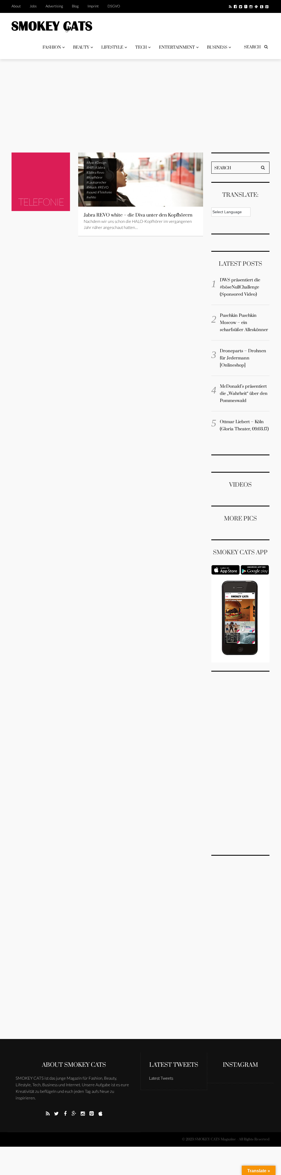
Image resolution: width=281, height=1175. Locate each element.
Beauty (81, 47)
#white (91, 197)
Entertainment (177, 47)
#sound (91, 192)
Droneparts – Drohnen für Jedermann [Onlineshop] (243, 358)
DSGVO (114, 6)
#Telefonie (104, 192)
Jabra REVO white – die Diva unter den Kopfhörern (138, 215)
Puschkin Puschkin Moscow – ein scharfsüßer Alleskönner (244, 322)
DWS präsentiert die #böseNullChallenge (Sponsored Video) (240, 287)
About (16, 6)
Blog (75, 6)
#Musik (91, 187)
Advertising (54, 6)
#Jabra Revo (95, 172)
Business (217, 47)
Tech (141, 47)
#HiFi (90, 167)
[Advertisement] (140, 105)
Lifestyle (112, 47)
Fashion (52, 47)
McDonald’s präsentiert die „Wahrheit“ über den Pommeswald (244, 393)
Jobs (33, 6)
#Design (100, 162)
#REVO (103, 187)
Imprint (93, 6)
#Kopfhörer (94, 177)
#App (90, 162)
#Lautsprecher (96, 182)
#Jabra (100, 167)
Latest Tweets (173, 1065)
